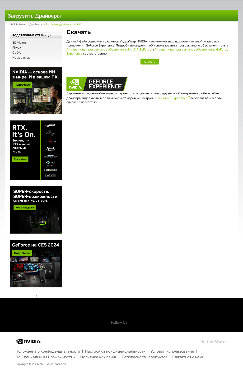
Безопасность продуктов (145, 357)
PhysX (17, 48)
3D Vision (19, 43)
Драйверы (35, 24)
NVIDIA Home (18, 24)
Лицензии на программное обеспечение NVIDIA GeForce (108, 49)
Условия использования (172, 351)
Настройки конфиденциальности (115, 351)
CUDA (16, 53)
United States (214, 341)
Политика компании (98, 357)
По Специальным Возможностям (45, 357)
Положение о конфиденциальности (47, 351)
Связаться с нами (188, 357)
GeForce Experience (174, 98)
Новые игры (21, 57)
